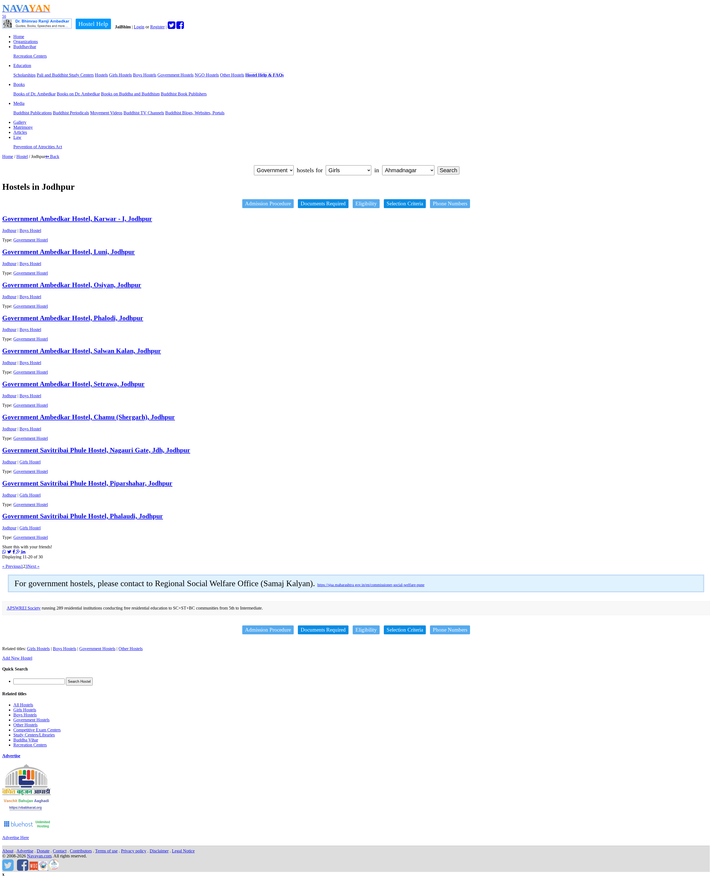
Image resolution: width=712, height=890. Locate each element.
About (7, 851)
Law (17, 137)
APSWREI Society (24, 608)
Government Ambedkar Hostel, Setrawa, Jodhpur (73, 384)
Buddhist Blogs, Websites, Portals (194, 112)
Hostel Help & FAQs (264, 75)
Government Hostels (175, 75)
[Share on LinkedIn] (23, 551)
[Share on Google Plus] (18, 551)
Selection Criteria (405, 203)
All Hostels (23, 704)
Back (52, 156)
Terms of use (106, 851)
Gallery (19, 122)
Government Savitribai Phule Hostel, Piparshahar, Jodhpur (87, 483)
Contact (59, 851)
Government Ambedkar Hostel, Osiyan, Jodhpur (71, 285)
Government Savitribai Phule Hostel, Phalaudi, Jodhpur (82, 516)
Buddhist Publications (32, 112)
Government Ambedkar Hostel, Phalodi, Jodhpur (72, 318)
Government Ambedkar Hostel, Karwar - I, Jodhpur (77, 218)
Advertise (11, 755)
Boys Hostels (144, 75)
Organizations (25, 41)
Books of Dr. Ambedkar (34, 94)
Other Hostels (232, 75)
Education (22, 65)
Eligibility (366, 203)
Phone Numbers (450, 203)
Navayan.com (39, 856)
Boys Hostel (30, 230)
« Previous (11, 566)
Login (139, 26)
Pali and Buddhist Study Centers (65, 75)
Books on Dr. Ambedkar (78, 94)
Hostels (101, 75)
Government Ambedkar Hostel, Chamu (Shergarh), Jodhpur (88, 417)
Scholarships (24, 75)
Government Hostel (30, 240)
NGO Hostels (207, 75)
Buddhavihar (24, 46)
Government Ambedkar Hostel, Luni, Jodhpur (68, 251)
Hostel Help (93, 23)
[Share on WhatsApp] (4, 551)
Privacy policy (133, 851)
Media (18, 103)
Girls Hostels (120, 75)
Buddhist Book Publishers (184, 94)
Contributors (81, 851)
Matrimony (23, 127)
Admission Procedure (268, 203)
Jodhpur (9, 230)
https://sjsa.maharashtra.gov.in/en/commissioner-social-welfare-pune (370, 585)
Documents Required (323, 203)
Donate (43, 851)
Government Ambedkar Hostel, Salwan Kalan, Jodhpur (81, 350)
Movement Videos (106, 112)
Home (18, 36)
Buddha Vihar (25, 740)
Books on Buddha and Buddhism (130, 94)
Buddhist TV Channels (143, 112)
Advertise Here (15, 837)
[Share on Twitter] (9, 551)
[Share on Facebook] (14, 551)
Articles (20, 132)
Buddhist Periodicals (71, 112)
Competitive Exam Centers (37, 730)
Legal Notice (183, 851)
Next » (33, 566)
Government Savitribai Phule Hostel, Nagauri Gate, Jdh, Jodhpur (96, 450)
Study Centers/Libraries (34, 735)
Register (157, 26)
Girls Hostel (30, 462)
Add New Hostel (17, 658)
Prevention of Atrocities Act (37, 146)
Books (19, 84)
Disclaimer (159, 851)
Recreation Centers (30, 56)
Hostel (22, 156)
